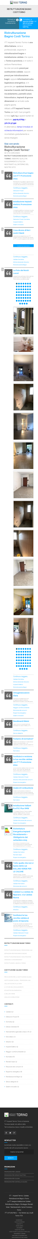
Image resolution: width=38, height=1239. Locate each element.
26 (25, 292)
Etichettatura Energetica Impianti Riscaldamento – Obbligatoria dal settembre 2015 (21, 834)
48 (28, 301)
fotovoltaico (10, 1037)
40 (25, 298)
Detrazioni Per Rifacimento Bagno (15, 953)
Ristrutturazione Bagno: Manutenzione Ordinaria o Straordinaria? (17, 958)
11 (23, 286)
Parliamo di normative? (23, 739)
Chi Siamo (19, 1228)
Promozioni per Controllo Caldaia (15, 1182)
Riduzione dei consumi (20, 710)
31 (21, 295)
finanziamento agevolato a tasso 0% (17, 1032)
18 (23, 289)
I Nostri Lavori (19, 1229)
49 (30, 301)
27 (28, 292)
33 (25, 295)
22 (17, 292)
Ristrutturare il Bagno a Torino (15, 963)
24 (21, 292)
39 (23, 298)
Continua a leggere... (20, 188)
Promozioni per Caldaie (12, 1178)
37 (19, 298)
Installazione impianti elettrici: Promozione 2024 (22, 204)
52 (24, 669)
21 (30, 289)
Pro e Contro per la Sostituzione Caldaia (17, 977)
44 (19, 301)
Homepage (19, 1220)
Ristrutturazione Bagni (20, 196)
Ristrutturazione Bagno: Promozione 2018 (18, 950)
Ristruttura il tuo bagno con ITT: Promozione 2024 (23, 176)
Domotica (27, 219)
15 (17, 289)
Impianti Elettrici (18, 222)
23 (19, 292)
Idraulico (26, 193)
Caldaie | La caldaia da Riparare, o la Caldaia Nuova (23, 895)
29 (17, 295)
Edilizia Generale (18, 193)
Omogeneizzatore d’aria (19, 1237)
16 (19, 289)
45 (21, 301)
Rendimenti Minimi (21, 721)
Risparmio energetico (19, 713)
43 (17, 301)
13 (28, 286)
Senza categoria (18, 733)
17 (21, 289)
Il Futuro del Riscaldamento (13, 987)
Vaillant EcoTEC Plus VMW (13, 983)
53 (27, 669)
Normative (16, 751)
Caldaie (15, 259)
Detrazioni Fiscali (18, 190)
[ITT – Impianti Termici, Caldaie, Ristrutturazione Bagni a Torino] (19, 2)
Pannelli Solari (17, 855)
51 (22, 669)
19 (25, 289)
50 (20, 669)
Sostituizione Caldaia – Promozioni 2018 (17, 980)
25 (23, 292)
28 (30, 292)
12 (25, 286)
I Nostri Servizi (19, 1222)
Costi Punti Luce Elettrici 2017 (19, 1231)
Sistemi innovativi (18, 224)
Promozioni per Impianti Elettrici (15, 1175)
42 (30, 298)
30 (19, 295)
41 (28, 298)
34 (28, 295)
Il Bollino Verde (9, 993)
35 (30, 295)
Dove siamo (19, 1226)
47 (25, 301)
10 (21, 286)
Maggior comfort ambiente (21, 707)
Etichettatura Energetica (12, 990)
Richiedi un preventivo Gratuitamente (10, 21)
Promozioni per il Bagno (12, 1171)
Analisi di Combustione (23, 788)
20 (28, 289)
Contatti (19, 1224)
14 (30, 286)
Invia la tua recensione (23, 246)
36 (17, 298)
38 (21, 298)
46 (23, 301)
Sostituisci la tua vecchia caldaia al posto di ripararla (21, 918)
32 (23, 295)
